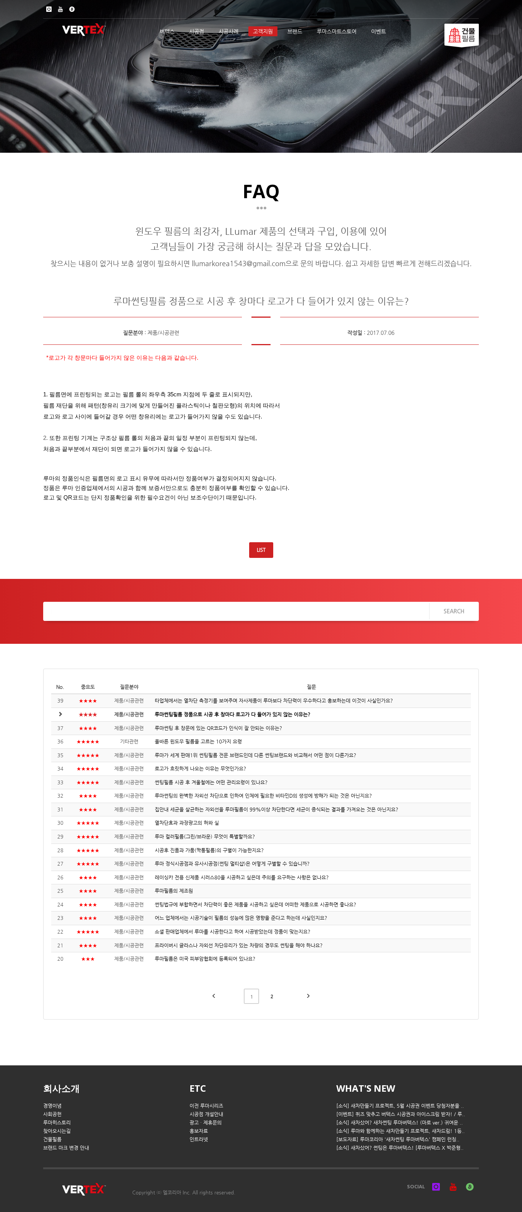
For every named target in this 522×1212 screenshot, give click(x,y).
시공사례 (228, 31)
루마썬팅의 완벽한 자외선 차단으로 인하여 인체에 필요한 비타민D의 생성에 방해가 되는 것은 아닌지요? (263, 795)
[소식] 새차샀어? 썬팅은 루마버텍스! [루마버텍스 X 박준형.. (400, 1148)
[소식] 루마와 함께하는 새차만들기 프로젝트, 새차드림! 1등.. (400, 1131)
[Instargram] (49, 9)
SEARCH (454, 611)
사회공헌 (52, 1114)
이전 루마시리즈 (206, 1106)
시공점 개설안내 (206, 1114)
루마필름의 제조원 (174, 891)
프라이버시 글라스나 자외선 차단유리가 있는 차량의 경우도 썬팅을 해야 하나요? (239, 945)
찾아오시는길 (57, 1131)
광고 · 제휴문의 (206, 1122)
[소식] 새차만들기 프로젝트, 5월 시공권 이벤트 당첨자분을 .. (400, 1106)
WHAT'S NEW (365, 1088)
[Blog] (72, 9)
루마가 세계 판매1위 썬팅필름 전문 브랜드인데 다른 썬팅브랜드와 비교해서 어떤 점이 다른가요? (255, 755)
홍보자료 (199, 1131)
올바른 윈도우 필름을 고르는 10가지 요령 (198, 741)
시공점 (196, 31)
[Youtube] (60, 9)
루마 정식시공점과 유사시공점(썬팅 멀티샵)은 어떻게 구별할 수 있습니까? (232, 863)
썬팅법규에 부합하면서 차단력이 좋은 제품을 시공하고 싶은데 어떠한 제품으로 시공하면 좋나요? (255, 904)
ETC (198, 1088)
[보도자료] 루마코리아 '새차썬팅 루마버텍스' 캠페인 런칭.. (397, 1139)
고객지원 (263, 31)
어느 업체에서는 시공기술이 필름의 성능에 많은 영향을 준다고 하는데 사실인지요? (241, 918)
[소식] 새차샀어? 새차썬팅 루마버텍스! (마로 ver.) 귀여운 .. (399, 1122)
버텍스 (167, 31)
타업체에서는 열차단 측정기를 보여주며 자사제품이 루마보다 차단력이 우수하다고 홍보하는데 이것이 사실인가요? (274, 700)
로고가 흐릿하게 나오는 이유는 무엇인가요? (200, 768)
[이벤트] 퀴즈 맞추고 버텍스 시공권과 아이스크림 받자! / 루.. (400, 1114)
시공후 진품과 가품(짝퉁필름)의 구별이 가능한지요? (209, 850)
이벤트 (378, 31)
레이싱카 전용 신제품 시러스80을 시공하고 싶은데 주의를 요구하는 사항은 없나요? (242, 877)
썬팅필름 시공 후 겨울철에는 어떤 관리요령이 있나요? (211, 782)
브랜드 (294, 31)
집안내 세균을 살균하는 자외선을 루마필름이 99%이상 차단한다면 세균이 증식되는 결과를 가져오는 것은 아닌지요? (276, 809)
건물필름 (52, 1139)
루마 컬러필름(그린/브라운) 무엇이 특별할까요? (205, 836)
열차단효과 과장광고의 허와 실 (187, 823)
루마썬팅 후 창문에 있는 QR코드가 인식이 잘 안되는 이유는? (218, 728)
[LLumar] (461, 34)
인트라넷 (199, 1139)
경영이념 (52, 1106)
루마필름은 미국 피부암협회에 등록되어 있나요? (205, 959)
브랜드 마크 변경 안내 (66, 1148)
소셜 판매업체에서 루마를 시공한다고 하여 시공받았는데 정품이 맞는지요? (232, 931)
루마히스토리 (57, 1122)
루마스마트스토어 (337, 31)
